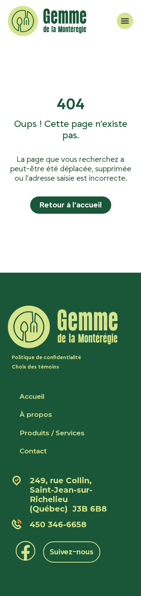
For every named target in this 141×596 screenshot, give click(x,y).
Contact (33, 451)
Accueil (32, 396)
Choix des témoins (35, 367)
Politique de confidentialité (46, 357)
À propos (36, 414)
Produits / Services (52, 433)
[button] (125, 21)
